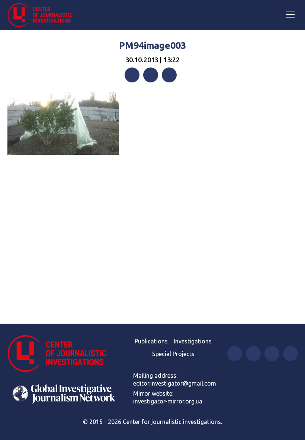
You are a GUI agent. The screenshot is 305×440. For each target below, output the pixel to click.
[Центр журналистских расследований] (42, 15)
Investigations (193, 341)
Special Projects (173, 354)
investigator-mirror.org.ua (167, 401)
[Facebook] (132, 74)
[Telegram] (169, 74)
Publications (151, 341)
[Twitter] (150, 74)
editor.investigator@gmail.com (174, 383)
